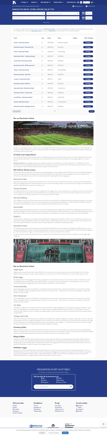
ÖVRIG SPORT (58, 2)
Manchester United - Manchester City (23, 47)
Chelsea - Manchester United (21, 70)
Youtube (80, 411)
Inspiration (58, 405)
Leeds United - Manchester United (23, 61)
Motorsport (61, 380)
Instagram (80, 409)
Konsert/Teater (62, 382)
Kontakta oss (37, 407)
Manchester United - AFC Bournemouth (24, 65)
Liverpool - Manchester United (22, 79)
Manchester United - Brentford (22, 83)
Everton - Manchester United (21, 42)
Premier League (25, 6)
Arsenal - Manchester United (21, 102)
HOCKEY (33, 2)
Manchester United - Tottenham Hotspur (24, 56)
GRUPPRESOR (71, 2)
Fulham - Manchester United (21, 51)
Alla (43, 378)
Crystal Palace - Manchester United (23, 97)
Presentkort (58, 407)
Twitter (80, 407)
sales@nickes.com (36, 30)
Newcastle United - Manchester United (24, 88)
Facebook (80, 405)
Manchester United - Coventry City (23, 92)
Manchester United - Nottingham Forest (24, 106)
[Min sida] (78, 2)
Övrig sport (45, 382)
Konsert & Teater (17, 413)
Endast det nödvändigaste (54, 432)
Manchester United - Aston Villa (22, 74)
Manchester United (34, 6)
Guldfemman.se (59, 411)
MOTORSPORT (45, 2)
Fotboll (60, 378)
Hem (13, 6)
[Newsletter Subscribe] (70, 387)
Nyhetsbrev (37, 409)
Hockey (45, 380)
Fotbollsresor (18, 6)
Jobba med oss (59, 409)
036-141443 (52, 30)
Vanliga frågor (38, 411)
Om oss (36, 405)
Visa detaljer (42, 432)
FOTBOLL (24, 2)
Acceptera (65, 432)
